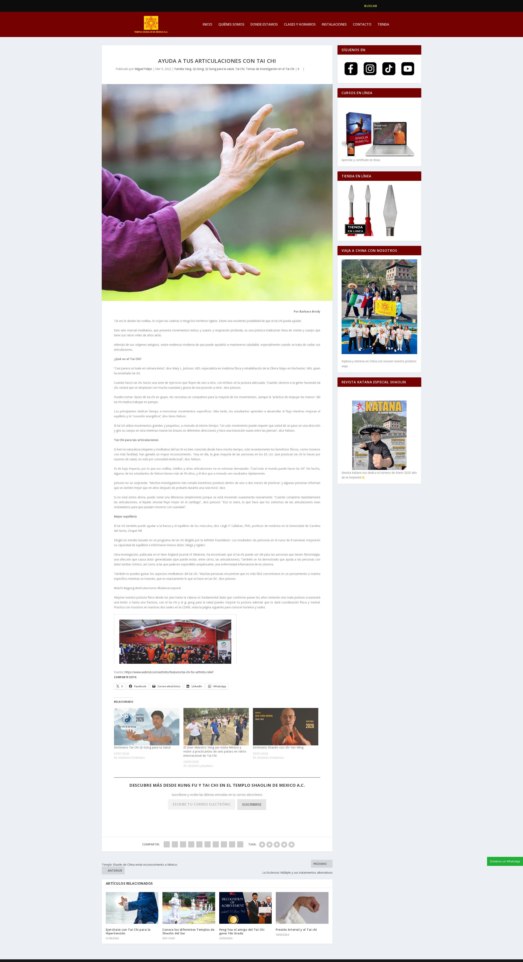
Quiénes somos (231, 25)
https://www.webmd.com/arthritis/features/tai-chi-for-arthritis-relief (169, 672)
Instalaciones (334, 25)
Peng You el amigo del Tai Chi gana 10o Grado (242, 931)
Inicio (207, 25)
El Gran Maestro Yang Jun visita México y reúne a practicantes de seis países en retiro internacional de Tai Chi (214, 751)
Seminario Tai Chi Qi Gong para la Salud (142, 747)
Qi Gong (198, 69)
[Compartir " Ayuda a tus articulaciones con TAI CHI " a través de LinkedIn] (207, 844)
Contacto (362, 25)
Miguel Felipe (143, 69)
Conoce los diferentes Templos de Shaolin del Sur (188, 931)
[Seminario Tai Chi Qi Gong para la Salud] (146, 726)
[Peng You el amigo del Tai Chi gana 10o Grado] (245, 908)
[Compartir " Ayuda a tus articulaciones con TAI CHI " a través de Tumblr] (191, 844)
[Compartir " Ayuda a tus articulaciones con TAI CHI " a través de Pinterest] (199, 844)
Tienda (383, 25)
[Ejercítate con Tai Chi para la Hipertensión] (132, 908)
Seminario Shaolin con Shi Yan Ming (278, 747)
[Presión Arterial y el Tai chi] (302, 908)
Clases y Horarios (300, 25)
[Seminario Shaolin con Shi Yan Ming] (285, 726)
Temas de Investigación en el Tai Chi (270, 69)
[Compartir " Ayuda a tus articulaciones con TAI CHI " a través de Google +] (183, 844)
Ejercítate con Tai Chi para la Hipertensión (128, 931)
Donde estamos (264, 25)
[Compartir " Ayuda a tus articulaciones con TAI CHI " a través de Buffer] (216, 844)
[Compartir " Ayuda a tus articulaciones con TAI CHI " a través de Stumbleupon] (224, 844)
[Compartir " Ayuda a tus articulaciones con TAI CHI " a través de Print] (240, 844)
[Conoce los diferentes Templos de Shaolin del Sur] (188, 908)
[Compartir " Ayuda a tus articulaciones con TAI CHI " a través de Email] (232, 844)
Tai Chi (239, 69)
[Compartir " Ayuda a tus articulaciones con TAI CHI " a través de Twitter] (175, 844)
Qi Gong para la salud (219, 69)
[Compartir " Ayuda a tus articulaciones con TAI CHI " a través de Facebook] (167, 844)
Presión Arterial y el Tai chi (296, 930)
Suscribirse (251, 804)
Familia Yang (182, 69)
